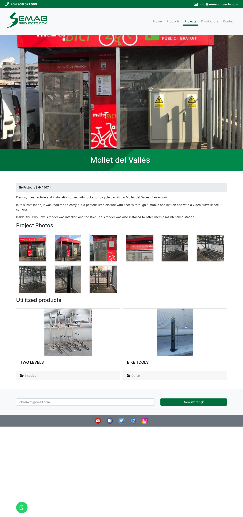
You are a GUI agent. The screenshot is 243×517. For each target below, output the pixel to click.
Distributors (209, 21)
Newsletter (192, 402)
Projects (190, 21)
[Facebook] (110, 420)
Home (157, 21)
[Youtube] (98, 420)
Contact (229, 21)
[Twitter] (121, 420)
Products (173, 21)
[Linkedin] (133, 420)
